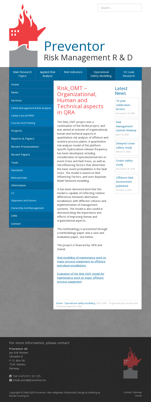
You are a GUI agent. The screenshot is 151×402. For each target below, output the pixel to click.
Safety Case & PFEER (22, 115)
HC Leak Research (129, 74)
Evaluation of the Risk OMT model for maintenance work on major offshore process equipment (80, 277)
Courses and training (23, 123)
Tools (14, 162)
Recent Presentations (25, 146)
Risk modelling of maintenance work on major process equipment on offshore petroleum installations (81, 261)
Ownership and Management (27, 208)
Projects (16, 130)
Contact (16, 223)
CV (12, 193)
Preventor (74, 46)
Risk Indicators (73, 72)
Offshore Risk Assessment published (124, 182)
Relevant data (19, 177)
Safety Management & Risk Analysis (31, 108)
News (14, 92)
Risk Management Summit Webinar (126, 126)
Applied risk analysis (47, 74)
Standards (17, 170)
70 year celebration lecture (123, 105)
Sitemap (137, 392)
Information (18, 185)
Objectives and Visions (23, 200)
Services (16, 100)
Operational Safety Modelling (101, 74)
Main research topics (22, 74)
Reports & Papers (22, 138)
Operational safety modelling (79, 303)
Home (15, 84)
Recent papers (20, 154)
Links (14, 215)
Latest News (121, 90)
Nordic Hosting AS (19, 395)
